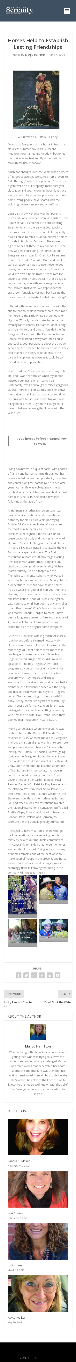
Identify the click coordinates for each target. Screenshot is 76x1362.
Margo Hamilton (35, 54)
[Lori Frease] (38, 1189)
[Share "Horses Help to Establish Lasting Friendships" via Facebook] (18, 975)
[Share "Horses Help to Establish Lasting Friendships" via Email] (57, 975)
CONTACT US (28, 1358)
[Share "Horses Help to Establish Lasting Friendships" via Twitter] (26, 975)
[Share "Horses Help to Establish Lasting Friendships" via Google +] (34, 975)
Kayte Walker (17, 1317)
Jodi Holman (16, 1265)
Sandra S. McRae (19, 1161)
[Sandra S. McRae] (38, 1137)
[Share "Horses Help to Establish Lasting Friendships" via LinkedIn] (50, 975)
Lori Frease (15, 1213)
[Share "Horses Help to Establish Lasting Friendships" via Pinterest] (42, 975)
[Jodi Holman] (38, 1241)
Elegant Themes (37, 1347)
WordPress (38, 1352)
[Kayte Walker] (38, 1293)
